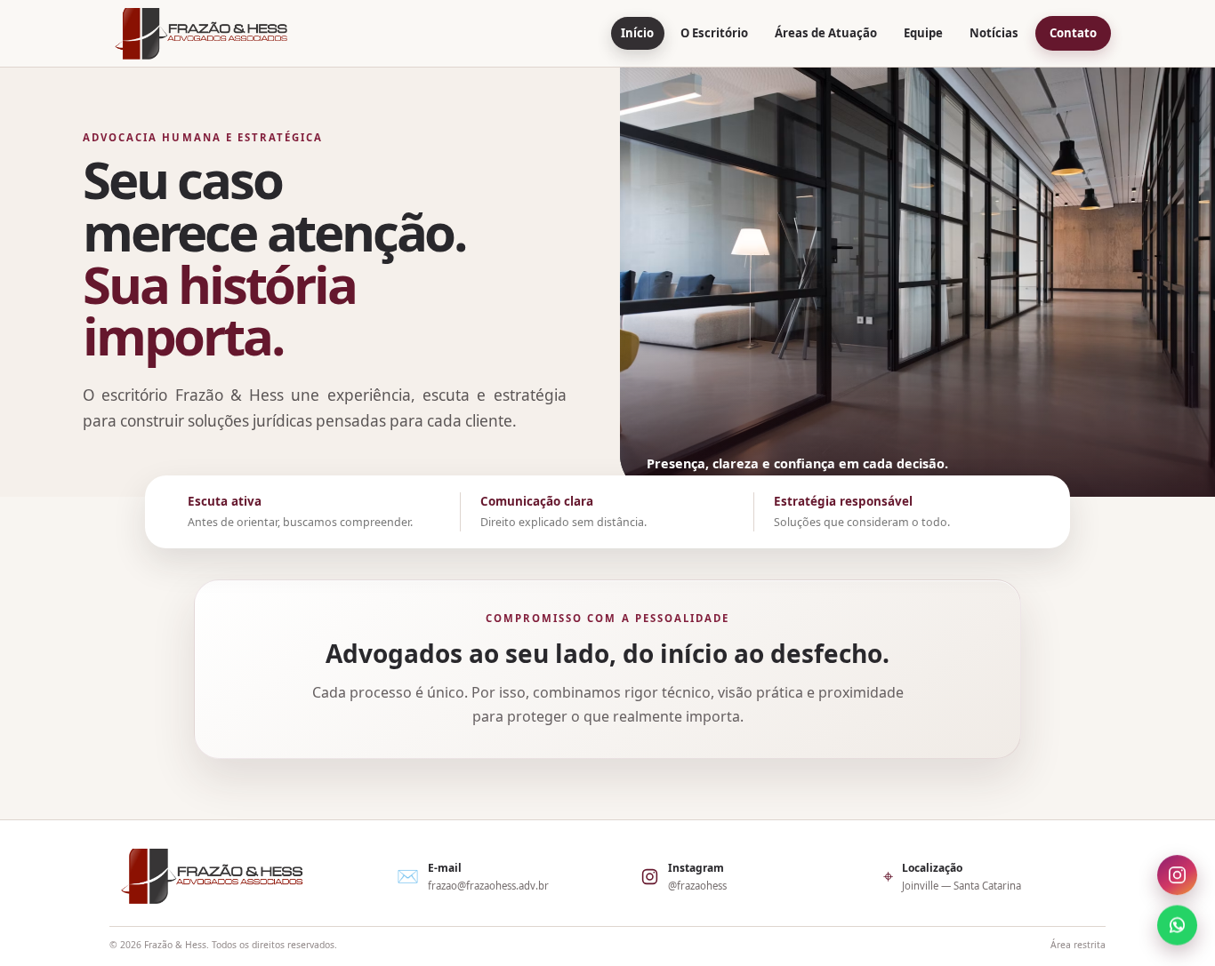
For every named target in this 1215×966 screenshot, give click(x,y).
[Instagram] (1177, 877)
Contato (1073, 33)
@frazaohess (697, 885)
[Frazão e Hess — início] (201, 34)
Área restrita (1078, 944)
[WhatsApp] (1177, 923)
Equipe (923, 33)
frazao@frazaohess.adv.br (488, 885)
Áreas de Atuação (826, 33)
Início (637, 33)
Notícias (994, 33)
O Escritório (714, 33)
